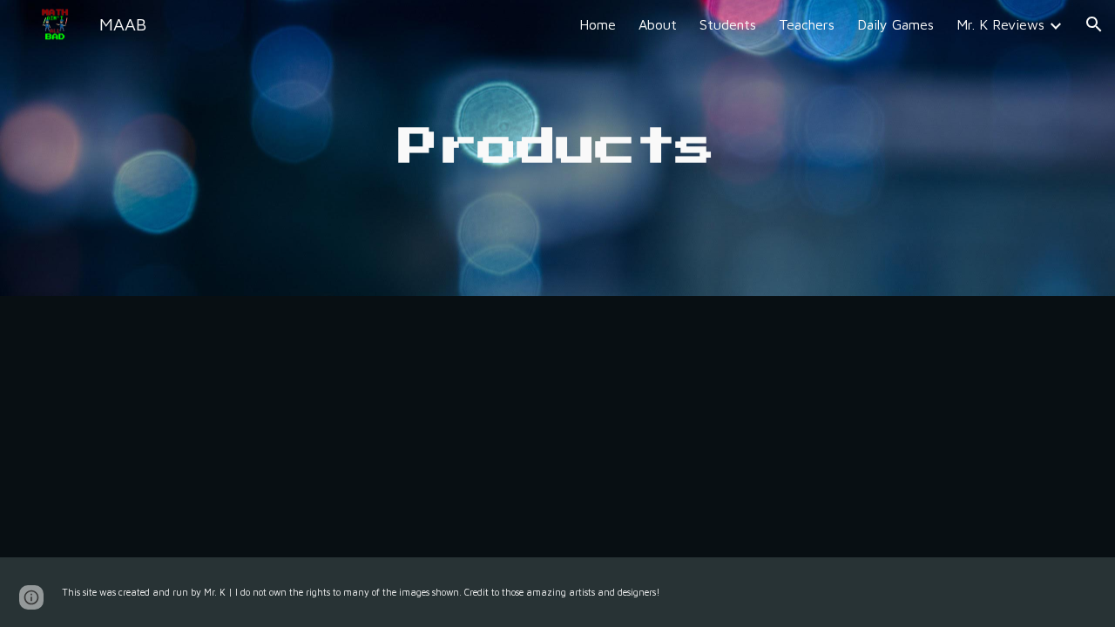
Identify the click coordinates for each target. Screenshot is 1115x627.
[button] (1094, 24)
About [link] (658, 24)
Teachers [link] (807, 24)
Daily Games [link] (895, 24)
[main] (557, 148)
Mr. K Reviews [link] (1000, 24)
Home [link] (597, 24)
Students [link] (727, 24)
